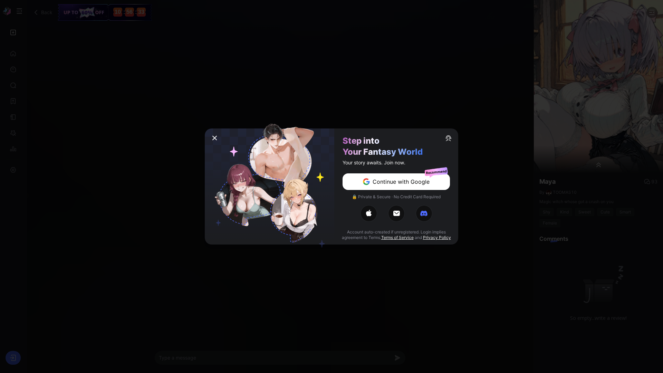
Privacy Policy (437, 237)
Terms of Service (397, 237)
